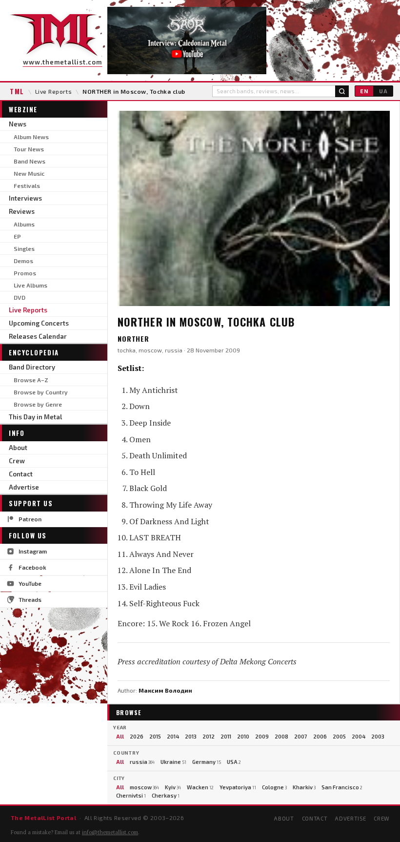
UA (383, 91)
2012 (208, 736)
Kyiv (173, 787)
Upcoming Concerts (39, 323)
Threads (30, 599)
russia (142, 762)
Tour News (29, 148)
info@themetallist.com (110, 832)
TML (17, 91)
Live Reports (53, 91)
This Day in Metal (35, 417)
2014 (173, 736)
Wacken (200, 787)
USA (234, 762)
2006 (320, 736)
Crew (17, 461)
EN (364, 91)
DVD (19, 297)
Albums (24, 224)
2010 (243, 736)
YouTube (30, 583)
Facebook (32, 567)
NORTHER (133, 338)
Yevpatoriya (238, 787)
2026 (136, 736)
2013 (191, 736)
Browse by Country (41, 392)
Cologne (274, 787)
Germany (206, 762)
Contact (21, 474)
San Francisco (341, 787)
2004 (358, 736)
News (17, 124)
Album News (31, 136)
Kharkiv (304, 787)
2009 (262, 736)
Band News (29, 161)
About (18, 448)
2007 (300, 736)
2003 (377, 736)
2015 (155, 736)
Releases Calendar (38, 336)
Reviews (22, 211)
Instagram (33, 551)
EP (17, 236)
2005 (339, 736)
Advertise (24, 487)
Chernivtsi (131, 795)
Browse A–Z (31, 379)
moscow (144, 787)
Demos (23, 260)
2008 (281, 736)
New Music (29, 173)
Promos (25, 272)
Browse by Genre (38, 404)
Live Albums (30, 285)
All (120, 736)
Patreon (30, 518)
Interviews (25, 198)
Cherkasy (166, 795)
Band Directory (32, 367)
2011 (225, 736)
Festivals (27, 185)
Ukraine (173, 762)
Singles (24, 248)
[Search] (342, 91)
